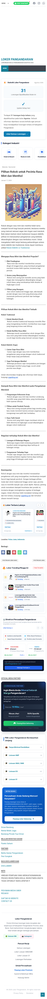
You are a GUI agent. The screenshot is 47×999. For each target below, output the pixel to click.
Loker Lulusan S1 (23, 956)
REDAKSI (4, 893)
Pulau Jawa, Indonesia (16, 539)
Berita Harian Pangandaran (12, 853)
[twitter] (9, 552)
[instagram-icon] (39, 3)
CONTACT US (6, 901)
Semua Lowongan (23, 948)
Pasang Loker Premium (23, 970)
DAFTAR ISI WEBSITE (9, 898)
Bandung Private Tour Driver (12, 834)
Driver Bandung (7, 827)
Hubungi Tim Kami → (23, 667)
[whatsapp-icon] (44, 3)
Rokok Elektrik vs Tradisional (18, 248)
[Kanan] (42, 628)
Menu (5, 68)
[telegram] (25, 552)
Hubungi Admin (23, 978)
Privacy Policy (18, 993)
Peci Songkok (6, 856)
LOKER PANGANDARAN (17, 59)
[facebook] (3, 552)
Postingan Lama (39, 560)
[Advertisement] (23, 31)
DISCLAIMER (6, 866)
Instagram (27, 936)
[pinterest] (14, 552)
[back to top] (43, 995)
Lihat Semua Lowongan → (17, 134)
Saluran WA (11, 936)
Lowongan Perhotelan (23, 959)
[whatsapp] (20, 552)
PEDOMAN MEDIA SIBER (11, 890)
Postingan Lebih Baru (10, 560)
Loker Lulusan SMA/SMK (23, 952)
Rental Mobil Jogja (8, 831)
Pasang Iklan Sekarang (25, 723)
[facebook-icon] (34, 3)
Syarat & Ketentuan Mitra (23, 974)
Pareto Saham (7, 843)
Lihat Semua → (8, 628)
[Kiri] (38, 628)
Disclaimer (29, 993)
